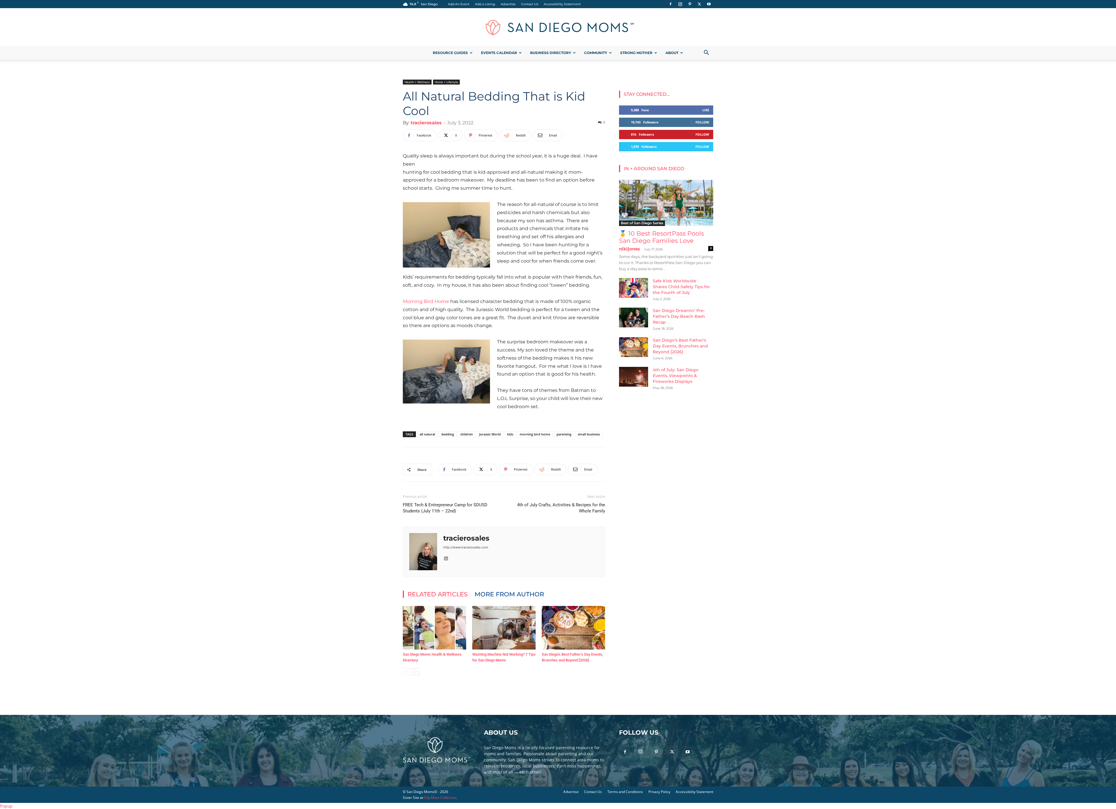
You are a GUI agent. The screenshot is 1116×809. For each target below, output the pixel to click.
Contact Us (529, 4)
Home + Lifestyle (446, 82)
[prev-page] (406, 671)
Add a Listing (485, 4)
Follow (702, 122)
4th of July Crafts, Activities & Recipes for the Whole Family (561, 508)
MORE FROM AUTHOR (509, 594)
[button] (706, 53)
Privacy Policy (659, 791)
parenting (564, 434)
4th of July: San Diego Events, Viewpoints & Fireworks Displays (675, 375)
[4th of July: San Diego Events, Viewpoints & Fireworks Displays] (633, 377)
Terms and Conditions (625, 791)
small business (589, 434)
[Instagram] (680, 4)
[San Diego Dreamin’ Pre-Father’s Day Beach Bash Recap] (633, 318)
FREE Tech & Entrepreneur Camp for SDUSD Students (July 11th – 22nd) (445, 508)
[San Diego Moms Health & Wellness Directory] (434, 628)
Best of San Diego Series (642, 223)
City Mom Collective (440, 797)
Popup (6, 805)
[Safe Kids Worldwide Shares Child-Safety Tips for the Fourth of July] (633, 288)
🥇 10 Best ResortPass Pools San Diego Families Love (661, 237)
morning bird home (535, 434)
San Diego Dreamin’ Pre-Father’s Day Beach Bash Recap (679, 316)
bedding (447, 434)
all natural (427, 434)
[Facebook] (670, 4)
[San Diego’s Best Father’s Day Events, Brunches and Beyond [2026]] (573, 628)
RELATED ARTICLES (437, 594)
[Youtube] (708, 4)
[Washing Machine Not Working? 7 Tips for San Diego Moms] (504, 628)
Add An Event (458, 4)
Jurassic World (490, 434)
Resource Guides (450, 53)
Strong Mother (636, 53)
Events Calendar (499, 53)
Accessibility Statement (562, 4)
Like (705, 110)
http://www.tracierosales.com (465, 547)
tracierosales (426, 122)
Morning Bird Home (426, 301)
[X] (699, 4)
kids (510, 434)
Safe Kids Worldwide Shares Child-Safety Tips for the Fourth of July (681, 286)
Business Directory (550, 53)
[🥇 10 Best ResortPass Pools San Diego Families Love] (666, 203)
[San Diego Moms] (558, 27)
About (672, 53)
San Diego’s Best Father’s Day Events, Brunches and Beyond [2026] (680, 346)
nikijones (629, 249)
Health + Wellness (417, 82)
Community (595, 53)
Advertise (508, 4)
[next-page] (415, 671)
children (466, 434)
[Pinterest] (689, 4)
